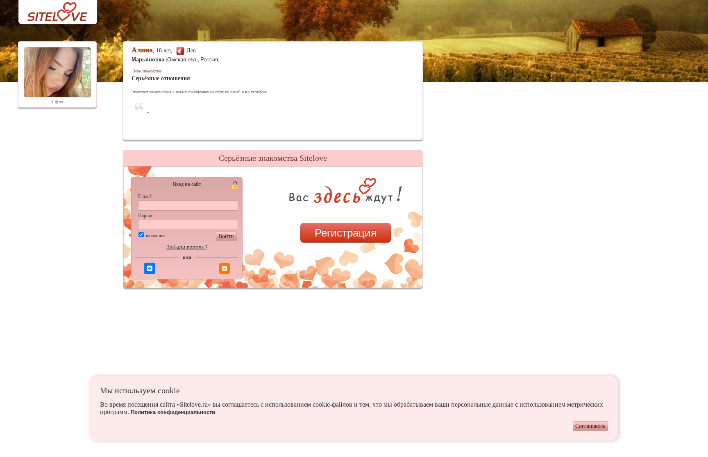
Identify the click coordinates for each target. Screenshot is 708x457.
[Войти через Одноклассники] (224, 268)
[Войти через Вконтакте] (149, 268)
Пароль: (146, 215)
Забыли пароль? (186, 247)
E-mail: (145, 196)
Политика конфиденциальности (173, 412)
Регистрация (346, 233)
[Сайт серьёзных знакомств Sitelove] (51, 9)
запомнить (155, 236)
